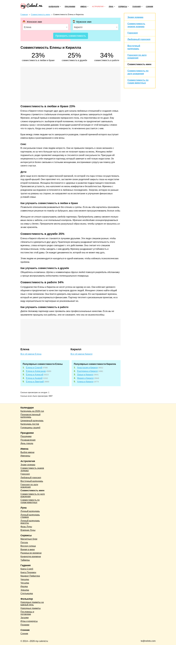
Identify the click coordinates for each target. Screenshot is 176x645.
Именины (25, 456)
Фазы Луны (26, 526)
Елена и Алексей (34, 374)
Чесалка (24, 583)
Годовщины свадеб (30, 427)
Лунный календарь (30, 511)
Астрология (98, 7)
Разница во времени (31, 553)
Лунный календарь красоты (30, 522)
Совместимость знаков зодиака (32, 469)
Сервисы (122, 7)
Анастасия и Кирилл (87, 367)
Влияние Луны (27, 530)
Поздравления (27, 440)
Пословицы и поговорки (27, 613)
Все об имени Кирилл (81, 354)
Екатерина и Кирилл (87, 371)
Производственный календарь (30, 415)
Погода (24, 542)
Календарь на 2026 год (32, 411)
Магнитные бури (28, 539)
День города (26, 443)
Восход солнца (28, 546)
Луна (111, 7)
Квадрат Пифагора (30, 576)
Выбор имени (27, 452)
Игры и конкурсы (29, 621)
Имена (83, 7)
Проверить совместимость (70, 35)
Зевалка (24, 590)
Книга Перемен (28, 572)
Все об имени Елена (30, 354)
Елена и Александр (36, 371)
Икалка (24, 586)
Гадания (136, 7)
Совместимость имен (139, 64)
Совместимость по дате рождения (32, 495)
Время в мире (27, 549)
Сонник (149, 7)
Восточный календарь (31, 481)
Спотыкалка (26, 593)
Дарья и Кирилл (85, 374)
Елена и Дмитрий (35, 381)
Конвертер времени (30, 556)
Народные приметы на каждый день (32, 603)
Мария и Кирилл (85, 378)
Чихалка (24, 579)
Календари (54, 7)
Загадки (24, 617)
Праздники (70, 7)
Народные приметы (30, 608)
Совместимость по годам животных (30, 501)
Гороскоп (132, 33)
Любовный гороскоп (138, 39)
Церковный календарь (31, 420)
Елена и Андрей (34, 378)
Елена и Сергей (34, 367)
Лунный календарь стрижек (30, 516)
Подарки (24, 625)
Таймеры (25, 560)
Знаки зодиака (135, 17)
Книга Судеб (26, 569)
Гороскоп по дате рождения (29, 485)
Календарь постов (29, 424)
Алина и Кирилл (85, 381)
